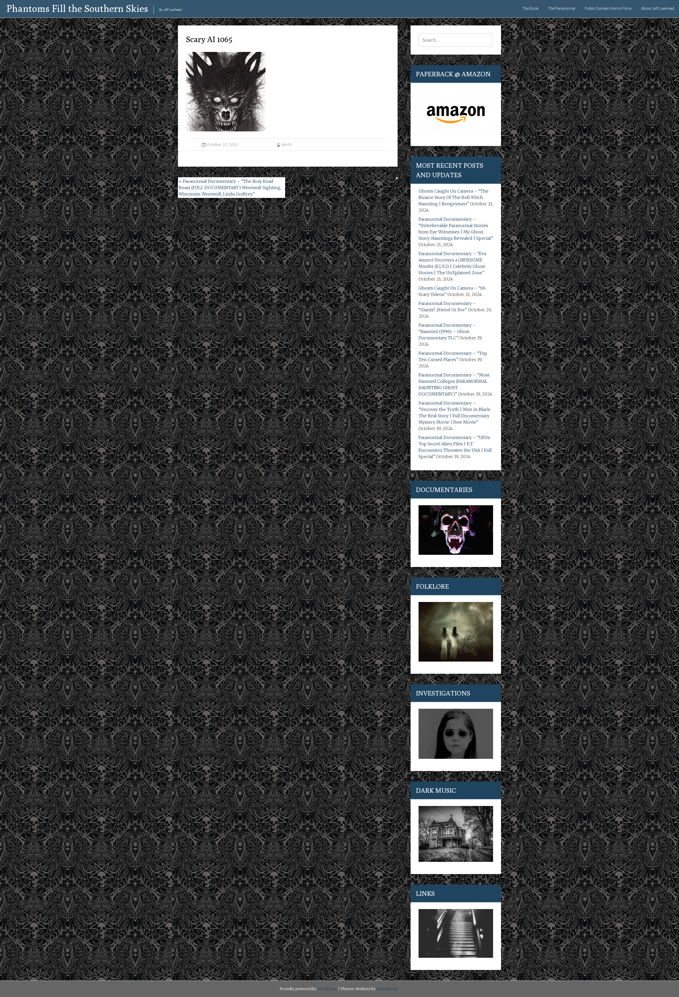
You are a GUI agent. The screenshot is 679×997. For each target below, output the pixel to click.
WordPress (327, 988)
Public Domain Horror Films (608, 8)
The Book (530, 8)
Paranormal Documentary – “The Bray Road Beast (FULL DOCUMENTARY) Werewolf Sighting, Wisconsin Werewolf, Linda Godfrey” (230, 188)
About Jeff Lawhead (657, 8)
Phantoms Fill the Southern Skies (77, 8)
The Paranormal (561, 8)
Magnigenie (387, 988)
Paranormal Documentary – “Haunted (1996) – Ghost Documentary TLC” (447, 331)
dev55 (286, 144)
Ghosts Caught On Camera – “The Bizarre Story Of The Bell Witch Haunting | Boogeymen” (454, 197)
